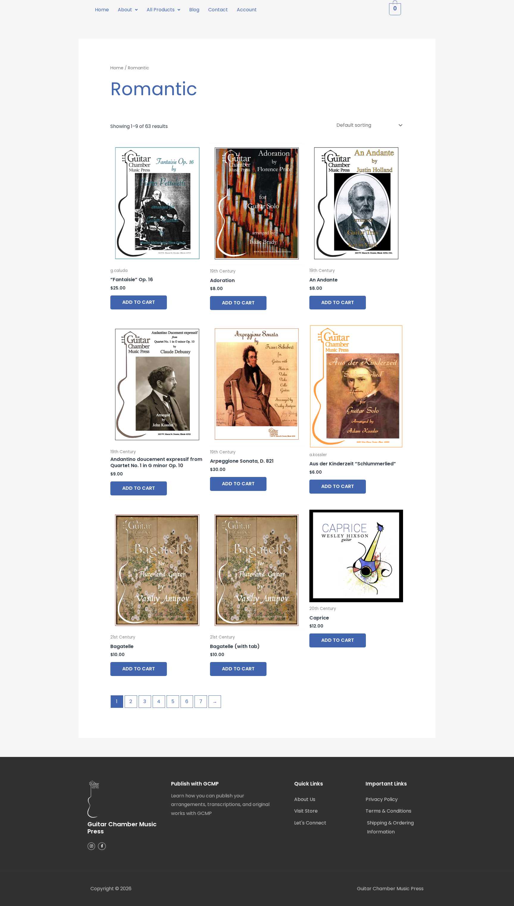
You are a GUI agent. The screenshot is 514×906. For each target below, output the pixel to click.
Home (102, 9)
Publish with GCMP (195, 783)
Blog (194, 9)
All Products (161, 9)
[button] (127, 10)
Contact (218, 9)
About (125, 9)
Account (247, 9)
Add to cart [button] (138, 302)
